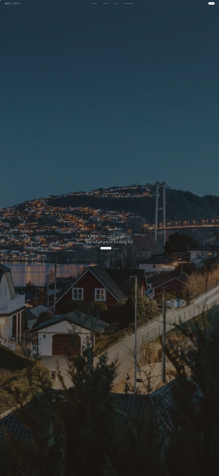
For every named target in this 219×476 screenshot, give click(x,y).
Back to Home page (106, 248)
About (116, 3)
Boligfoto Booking (129, 3)
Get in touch (116, 248)
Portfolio (95, 3)
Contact (211, 3)
